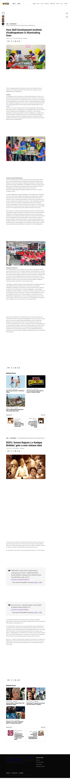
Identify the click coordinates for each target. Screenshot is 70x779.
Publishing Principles (40, 766)
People (14, 38)
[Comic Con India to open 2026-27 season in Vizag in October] (36, 381)
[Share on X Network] (13, 41)
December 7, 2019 (37, 582)
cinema (18, 760)
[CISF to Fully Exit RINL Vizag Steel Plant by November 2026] (15, 400)
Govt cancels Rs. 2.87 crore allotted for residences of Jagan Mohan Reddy (32, 424)
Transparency (39, 764)
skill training (11, 104)
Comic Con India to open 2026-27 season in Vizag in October (35, 391)
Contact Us (8, 773)
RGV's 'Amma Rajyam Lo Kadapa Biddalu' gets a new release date (19, 424)
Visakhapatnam (13, 23)
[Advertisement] (35, 12)
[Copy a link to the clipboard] (19, 41)
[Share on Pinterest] (15, 41)
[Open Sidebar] (66, 13)
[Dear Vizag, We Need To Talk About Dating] (15, 381)
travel (13, 760)
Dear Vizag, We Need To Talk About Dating (15, 391)
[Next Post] (41, 420)
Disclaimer (21, 773)
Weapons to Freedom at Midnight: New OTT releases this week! (14, 722)
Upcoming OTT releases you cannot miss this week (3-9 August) (36, 703)
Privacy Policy (15, 773)
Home (7, 23)
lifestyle (9, 760)
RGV (7, 639)
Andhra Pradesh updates (16, 759)
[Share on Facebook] (11, 41)
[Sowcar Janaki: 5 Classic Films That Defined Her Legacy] (15, 693)
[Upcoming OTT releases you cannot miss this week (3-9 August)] (36, 693)
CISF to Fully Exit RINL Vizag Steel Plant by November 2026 (14, 410)
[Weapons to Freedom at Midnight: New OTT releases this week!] (15, 712)
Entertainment (17, 419)
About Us (38, 760)
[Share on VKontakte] (17, 41)
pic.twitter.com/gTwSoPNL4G (20, 579)
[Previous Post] (10, 420)
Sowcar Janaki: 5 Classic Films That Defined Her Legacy (15, 703)
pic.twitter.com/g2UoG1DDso (19, 609)
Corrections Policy (40, 762)
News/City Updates (9, 407)
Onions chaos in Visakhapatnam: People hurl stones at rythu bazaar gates (19, 736)
